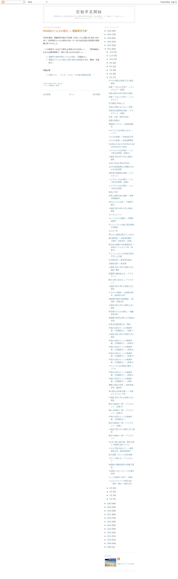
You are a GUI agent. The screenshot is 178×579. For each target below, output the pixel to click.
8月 (111, 66)
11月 (111, 56)
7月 (111, 70)
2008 (109, 547)
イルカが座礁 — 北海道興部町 (121, 140)
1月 (111, 499)
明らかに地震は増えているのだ (121, 234)
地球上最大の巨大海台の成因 (120, 93)
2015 (109, 522)
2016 (109, 518)
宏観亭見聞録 (89, 11)
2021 (109, 49)
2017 (109, 514)
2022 (109, 45)
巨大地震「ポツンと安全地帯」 (121, 455)
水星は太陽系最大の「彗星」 (120, 324)
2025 (109, 34)
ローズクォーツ (115, 215)
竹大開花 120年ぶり (117, 103)
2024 (109, 38)
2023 (109, 42)
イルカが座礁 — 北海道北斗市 (121, 137)
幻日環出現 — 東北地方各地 (120, 260)
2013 (109, 529)
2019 (109, 507)
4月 (111, 488)
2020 (109, 504)
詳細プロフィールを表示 (126, 564)
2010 (109, 540)
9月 (111, 63)
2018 (109, 511)
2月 (111, 495)
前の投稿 (96, 94)
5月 (111, 77)
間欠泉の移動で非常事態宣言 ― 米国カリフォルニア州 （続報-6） (122, 247)
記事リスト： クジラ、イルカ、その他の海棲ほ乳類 (70, 75)
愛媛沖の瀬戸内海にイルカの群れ (62, 57)
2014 (109, 525)
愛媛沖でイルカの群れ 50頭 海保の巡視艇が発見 (68, 60)
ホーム (71, 94)
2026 (109, 31)
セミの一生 (113, 231)
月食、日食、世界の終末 (119, 117)
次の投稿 (46, 94)
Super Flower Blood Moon (119, 163)
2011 (109, 536)
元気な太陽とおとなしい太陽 (120, 107)
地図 (76, 38)
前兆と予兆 (113, 192)
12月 (111, 52)
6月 (111, 74)
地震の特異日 (114, 120)
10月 (111, 59)
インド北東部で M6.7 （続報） (121, 477)
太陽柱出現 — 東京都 (117, 263)
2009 (109, 543)
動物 (57, 85)
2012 (109, 532)
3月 (111, 492)
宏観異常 (52, 85)
